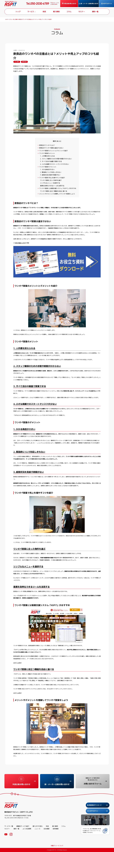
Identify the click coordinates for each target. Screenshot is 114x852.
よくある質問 (27, 829)
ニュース (37, 829)
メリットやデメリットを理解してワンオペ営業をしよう (56, 194)
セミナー (7, 829)
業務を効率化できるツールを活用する (52, 186)
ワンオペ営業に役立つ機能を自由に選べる (53, 191)
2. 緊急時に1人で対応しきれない (50, 172)
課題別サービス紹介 (22, 826)
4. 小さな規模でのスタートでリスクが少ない (54, 164)
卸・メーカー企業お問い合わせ (89, 3)
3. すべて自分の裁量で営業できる (51, 161)
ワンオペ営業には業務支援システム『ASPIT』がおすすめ (57, 188)
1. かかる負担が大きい (47, 169)
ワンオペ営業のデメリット (47, 167)
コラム (63, 826)
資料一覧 (16, 829)
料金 (47, 826)
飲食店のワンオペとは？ (46, 145)
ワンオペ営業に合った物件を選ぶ (50, 180)
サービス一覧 (8, 826)
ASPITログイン (107, 3)
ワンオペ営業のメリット (46, 153)
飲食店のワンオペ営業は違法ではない (51, 148)
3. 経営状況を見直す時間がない (50, 175)
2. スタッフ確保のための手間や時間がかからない (56, 159)
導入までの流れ (38, 826)
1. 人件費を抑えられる (47, 156)
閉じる (59, 141)
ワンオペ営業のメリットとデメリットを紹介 (53, 151)
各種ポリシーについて (57, 845)
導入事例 (55, 826)
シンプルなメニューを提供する (50, 183)
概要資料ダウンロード (95, 805)
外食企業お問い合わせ (70, 3)
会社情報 (46, 829)
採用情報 (55, 829)
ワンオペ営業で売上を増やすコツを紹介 (51, 178)
